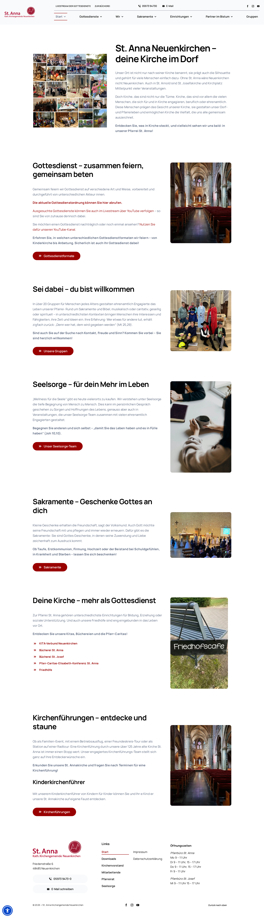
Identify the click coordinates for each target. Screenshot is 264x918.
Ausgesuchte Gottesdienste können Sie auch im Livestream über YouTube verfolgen (93, 211)
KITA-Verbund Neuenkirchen (58, 643)
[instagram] (253, 6)
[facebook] (247, 6)
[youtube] (258, 6)
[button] (7, 910)
